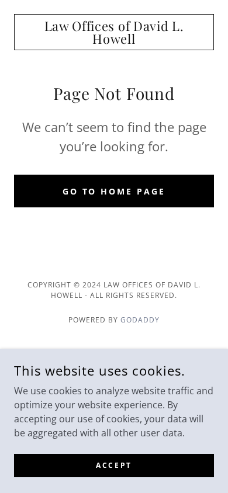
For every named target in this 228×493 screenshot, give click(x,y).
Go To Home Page (114, 191)
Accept (114, 465)
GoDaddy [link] (140, 320)
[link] (114, 32)
